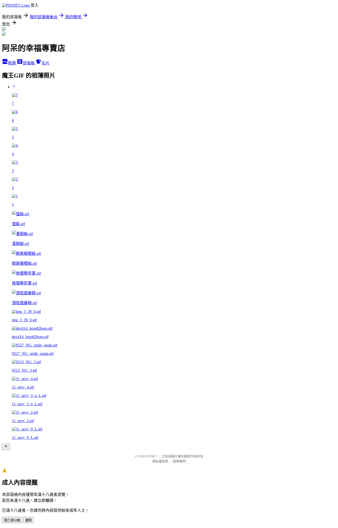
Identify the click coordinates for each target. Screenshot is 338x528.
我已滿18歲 (12, 520)
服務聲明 (179, 461)
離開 (28, 520)
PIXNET (151, 456)
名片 (45, 63)
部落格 (29, 63)
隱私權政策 (160, 461)
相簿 (12, 63)
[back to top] (6, 447)
